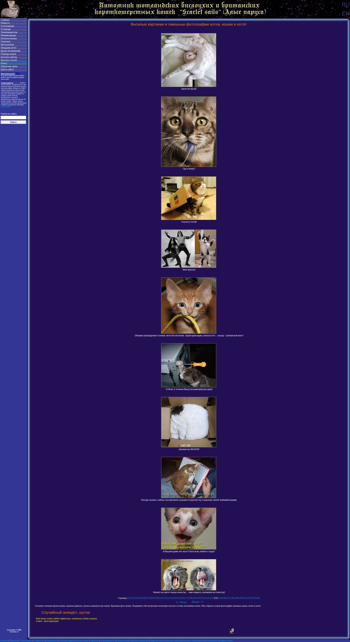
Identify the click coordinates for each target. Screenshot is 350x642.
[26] (224, 598)
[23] (211, 598)
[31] (245, 598)
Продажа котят (9, 48)
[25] (220, 598)
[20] (199, 598)
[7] (147, 598)
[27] (228, 598)
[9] (153, 598)
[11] (161, 598)
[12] (165, 598)
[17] (186, 598)
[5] (141, 598)
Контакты (213, 640)
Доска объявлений (10, 51)
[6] (144, 598)
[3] (135, 598)
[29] (237, 598)
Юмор (4, 63)
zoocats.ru (14, 632)
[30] (241, 598)
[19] (195, 598)
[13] (170, 598)
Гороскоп (5, 41)
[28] (232, 598)
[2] (132, 598)
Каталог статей (9, 60)
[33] (253, 598)
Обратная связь (9, 66)
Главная (5, 20)
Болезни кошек (9, 38)
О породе (6, 29)
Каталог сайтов (9, 57)
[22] (207, 598)
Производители (9, 32)
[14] (174, 598)
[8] (150, 598)
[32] (249, 598)
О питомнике (7, 26)
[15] (178, 598)
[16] (182, 598)
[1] (128, 598)
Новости (5, 23)
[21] (203, 598)
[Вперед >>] (196, 602)
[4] (138, 598)
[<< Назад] (181, 602)
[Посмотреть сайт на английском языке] (345, 17)
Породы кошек (8, 54)
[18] (190, 598)
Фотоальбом (7, 44)
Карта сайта (7, 69)
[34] (258, 598)
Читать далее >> (6, 106)
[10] (157, 598)
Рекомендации (8, 35)
